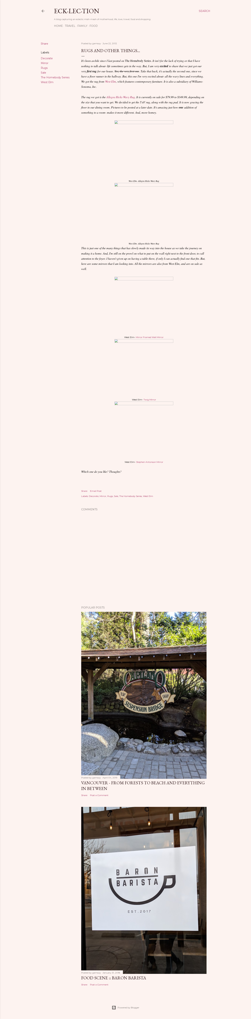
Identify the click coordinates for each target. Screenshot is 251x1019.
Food (93, 26)
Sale (43, 72)
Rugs (44, 68)
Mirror (44, 63)
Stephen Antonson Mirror (149, 462)
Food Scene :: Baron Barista (113, 978)
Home (58, 26)
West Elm (47, 82)
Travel (70, 26)
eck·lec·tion (76, 11)
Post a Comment (99, 795)
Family (82, 26)
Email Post (96, 491)
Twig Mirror (150, 399)
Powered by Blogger (128, 1007)
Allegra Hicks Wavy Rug (120, 97)
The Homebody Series (55, 77)
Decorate (47, 58)
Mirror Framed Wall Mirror (150, 337)
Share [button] (44, 43)
